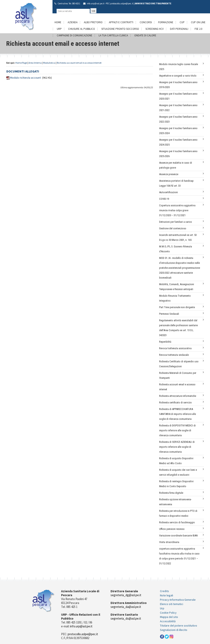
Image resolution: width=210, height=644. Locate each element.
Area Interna (35, 62)
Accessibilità (168, 621)
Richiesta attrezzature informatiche (177, 395)
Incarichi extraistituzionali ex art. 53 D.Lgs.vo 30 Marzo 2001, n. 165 (178, 237)
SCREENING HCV (154, 29)
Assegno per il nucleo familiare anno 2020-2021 (178, 96)
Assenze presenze (168, 174)
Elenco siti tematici (171, 604)
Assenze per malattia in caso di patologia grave (175, 165)
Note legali (166, 595)
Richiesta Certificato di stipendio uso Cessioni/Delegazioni (179, 364)
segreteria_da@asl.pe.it (126, 607)
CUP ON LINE (198, 22)
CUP (182, 22)
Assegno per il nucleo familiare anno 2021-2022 (178, 108)
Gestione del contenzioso (172, 228)
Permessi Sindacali (169, 313)
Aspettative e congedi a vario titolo (177, 75)
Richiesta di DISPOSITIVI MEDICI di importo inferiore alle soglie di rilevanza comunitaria (177, 430)
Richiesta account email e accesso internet (79, 62)
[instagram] (171, 636)
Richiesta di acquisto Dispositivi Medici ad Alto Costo (176, 461)
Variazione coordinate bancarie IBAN (178, 535)
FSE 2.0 (198, 29)
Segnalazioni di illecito (173, 630)
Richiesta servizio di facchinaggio (177, 522)
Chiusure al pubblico (81, 29)
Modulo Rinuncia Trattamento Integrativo (175, 298)
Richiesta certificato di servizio (175, 402)
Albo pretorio (93, 22)
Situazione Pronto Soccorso (120, 29)
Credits (164, 591)
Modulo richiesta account (25, 77)
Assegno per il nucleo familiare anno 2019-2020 (178, 85)
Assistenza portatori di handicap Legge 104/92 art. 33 (176, 183)
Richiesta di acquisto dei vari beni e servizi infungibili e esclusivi (178, 472)
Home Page (21, 62)
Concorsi (146, 22)
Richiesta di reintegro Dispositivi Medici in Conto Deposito (176, 484)
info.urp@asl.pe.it (95, 3)
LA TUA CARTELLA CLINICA (113, 35)
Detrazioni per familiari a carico (175, 221)
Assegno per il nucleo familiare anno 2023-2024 (178, 131)
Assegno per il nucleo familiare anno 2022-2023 (178, 119)
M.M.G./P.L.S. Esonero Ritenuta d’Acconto (175, 249)
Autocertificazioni (168, 192)
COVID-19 (164, 198)
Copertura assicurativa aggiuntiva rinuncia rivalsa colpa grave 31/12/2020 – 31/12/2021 (177, 210)
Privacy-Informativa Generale (178, 600)
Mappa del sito (169, 617)
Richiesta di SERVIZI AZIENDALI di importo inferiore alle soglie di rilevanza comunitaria (177, 446)
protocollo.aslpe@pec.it (121, 3)
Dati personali (179, 29)
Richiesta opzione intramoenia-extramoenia (175, 502)
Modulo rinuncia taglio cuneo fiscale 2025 (178, 67)
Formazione (165, 22)
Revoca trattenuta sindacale (174, 354)
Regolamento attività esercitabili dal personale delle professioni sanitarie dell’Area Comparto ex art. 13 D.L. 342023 (178, 328)
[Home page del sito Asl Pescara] (26, 16)
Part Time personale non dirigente (177, 307)
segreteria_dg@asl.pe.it (126, 595)
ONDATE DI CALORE (145, 35)
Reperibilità (165, 341)
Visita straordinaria (169, 542)
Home (58, 22)
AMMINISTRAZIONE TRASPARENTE (153, 3)
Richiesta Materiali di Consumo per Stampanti (177, 375)
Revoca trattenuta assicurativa (175, 348)
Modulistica (49, 62)
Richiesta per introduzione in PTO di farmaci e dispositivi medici (178, 513)
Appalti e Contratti (121, 22)
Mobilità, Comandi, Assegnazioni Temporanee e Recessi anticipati (176, 287)
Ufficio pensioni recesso (172, 528)
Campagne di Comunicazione (74, 35)
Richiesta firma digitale (171, 492)
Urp (162, 608)
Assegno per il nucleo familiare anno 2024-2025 (178, 142)
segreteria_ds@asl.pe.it (126, 618)
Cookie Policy (168, 612)
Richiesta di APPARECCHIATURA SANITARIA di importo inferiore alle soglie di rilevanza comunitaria (177, 414)
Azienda (73, 22)
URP (59, 29)
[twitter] (167, 636)
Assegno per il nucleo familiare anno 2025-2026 (178, 154)
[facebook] (162, 636)
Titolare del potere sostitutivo (178, 625)
